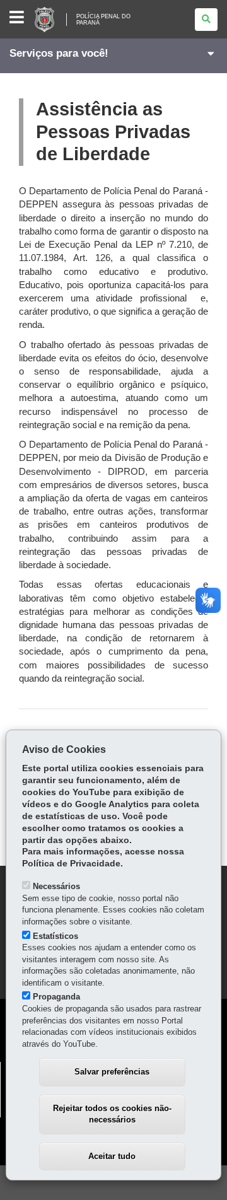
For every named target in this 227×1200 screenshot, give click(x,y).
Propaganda (56, 996)
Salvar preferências (111, 1071)
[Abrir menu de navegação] (16, 18)
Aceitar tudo (112, 1156)
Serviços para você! (58, 53)
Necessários (56, 886)
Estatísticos (55, 936)
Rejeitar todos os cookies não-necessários (112, 1114)
